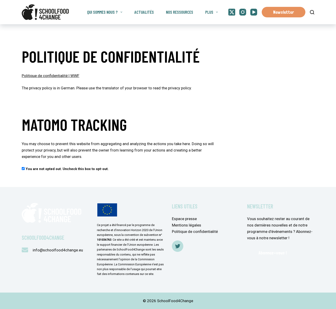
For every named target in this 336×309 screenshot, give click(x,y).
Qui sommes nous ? (102, 12)
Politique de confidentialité (195, 231)
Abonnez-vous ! (273, 253)
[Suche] (312, 12)
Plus (209, 12)
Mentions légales (186, 225)
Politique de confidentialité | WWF (50, 75)
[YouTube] (253, 12)
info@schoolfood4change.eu (58, 250)
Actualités (144, 12)
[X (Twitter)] (231, 12)
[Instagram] (242, 12)
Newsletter (283, 12)
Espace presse (184, 218)
